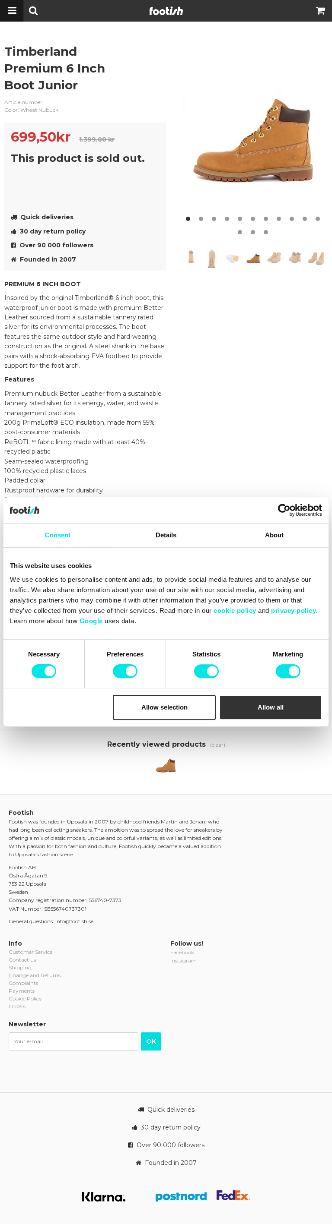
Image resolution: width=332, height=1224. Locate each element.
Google (91, 621)
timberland (153, 58)
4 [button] (227, 219)
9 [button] (292, 219)
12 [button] (240, 232)
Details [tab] (166, 535)
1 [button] (188, 219)
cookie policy (235, 610)
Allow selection (164, 707)
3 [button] (214, 219)
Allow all (271, 707)
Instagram (183, 960)
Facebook (182, 952)
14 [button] (266, 232)
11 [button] (318, 219)
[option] (255, 134)
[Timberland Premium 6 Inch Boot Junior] (166, 766)
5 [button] (240, 219)
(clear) (217, 744)
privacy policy (293, 610)
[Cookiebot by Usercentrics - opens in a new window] (284, 510)
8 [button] (279, 219)
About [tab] (274, 535)
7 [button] (266, 219)
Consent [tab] (57, 535)
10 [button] (305, 219)
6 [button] (253, 219)
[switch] (125, 671)
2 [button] (201, 219)
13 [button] (253, 232)
